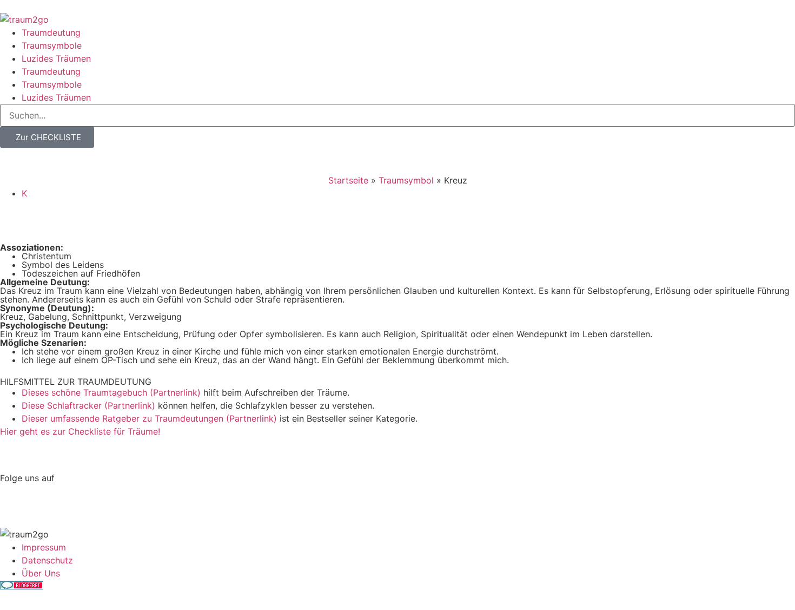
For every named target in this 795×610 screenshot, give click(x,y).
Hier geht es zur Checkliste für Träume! (80, 431)
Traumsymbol (406, 180)
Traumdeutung (51, 32)
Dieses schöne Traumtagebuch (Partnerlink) (111, 392)
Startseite (348, 180)
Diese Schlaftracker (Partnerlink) (88, 405)
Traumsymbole (52, 45)
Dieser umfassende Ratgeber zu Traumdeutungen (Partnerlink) (149, 418)
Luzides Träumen (56, 58)
